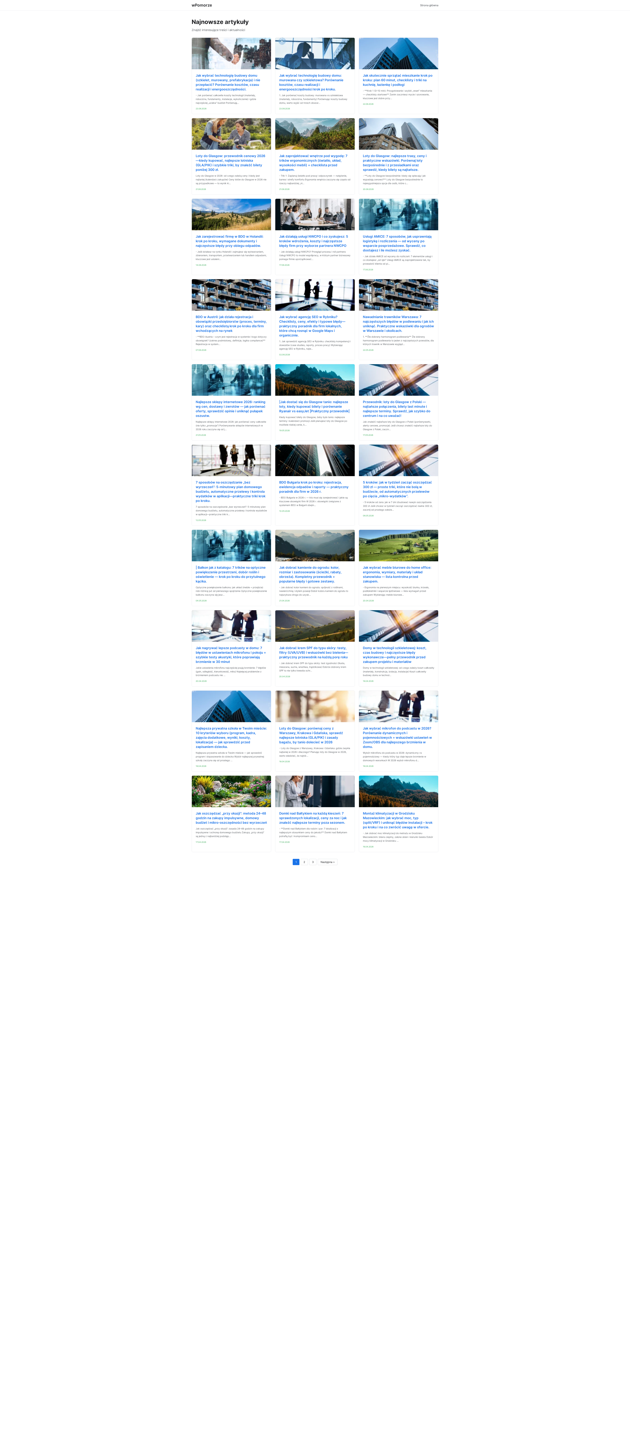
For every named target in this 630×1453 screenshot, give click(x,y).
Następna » (328, 862)
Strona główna (429, 5)
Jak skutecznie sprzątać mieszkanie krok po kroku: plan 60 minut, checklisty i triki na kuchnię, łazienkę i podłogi (397, 80)
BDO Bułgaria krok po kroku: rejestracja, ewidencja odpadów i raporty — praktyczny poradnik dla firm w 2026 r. (314, 487)
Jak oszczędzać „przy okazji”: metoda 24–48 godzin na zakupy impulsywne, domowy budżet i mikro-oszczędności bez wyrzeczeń (231, 818)
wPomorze (202, 5)
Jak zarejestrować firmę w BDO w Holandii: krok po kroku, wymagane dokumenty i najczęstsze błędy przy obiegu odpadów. (229, 241)
